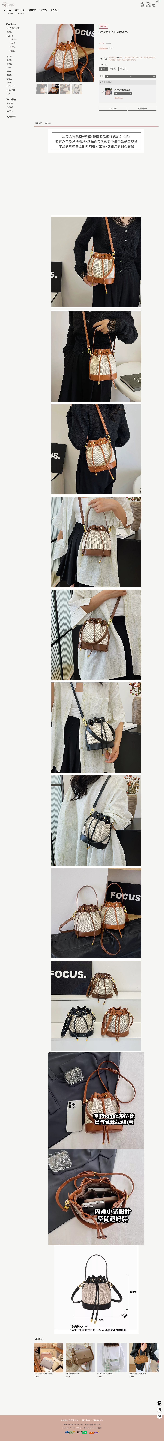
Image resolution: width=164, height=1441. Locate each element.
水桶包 (9, 60)
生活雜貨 (43, 10)
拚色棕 (103, 69)
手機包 (9, 64)
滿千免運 (103, 26)
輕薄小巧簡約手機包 (105, 1373)
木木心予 (79, 1428)
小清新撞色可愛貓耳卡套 (43, 1373)
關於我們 (86, 1420)
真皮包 (9, 32)
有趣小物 (10, 103)
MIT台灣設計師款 (13, 28)
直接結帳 (113, 108)
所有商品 (7, 10)
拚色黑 (123, 69)
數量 (102, 76)
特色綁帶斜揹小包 (72, 1373)
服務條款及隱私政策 (69, 1420)
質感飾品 (10, 107)
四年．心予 (19, 10)
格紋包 (12, 51)
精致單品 (10, 111)
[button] (91, 53)
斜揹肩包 (10, 36)
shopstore (91, 1428)
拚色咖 (113, 69)
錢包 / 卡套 (11, 90)
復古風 (12, 43)
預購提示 (104, 59)
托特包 (9, 68)
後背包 (9, 79)
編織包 (9, 71)
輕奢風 (12, 47)
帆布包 (9, 56)
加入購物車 (142, 108)
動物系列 (13, 39)
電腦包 (9, 75)
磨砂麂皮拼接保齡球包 (137, 1373)
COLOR (103, 65)
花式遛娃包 (11, 86)
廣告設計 (54, 10)
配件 (8, 94)
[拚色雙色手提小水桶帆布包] (65, 53)
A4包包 (9, 83)
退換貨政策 (98, 1420)
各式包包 (32, 10)
